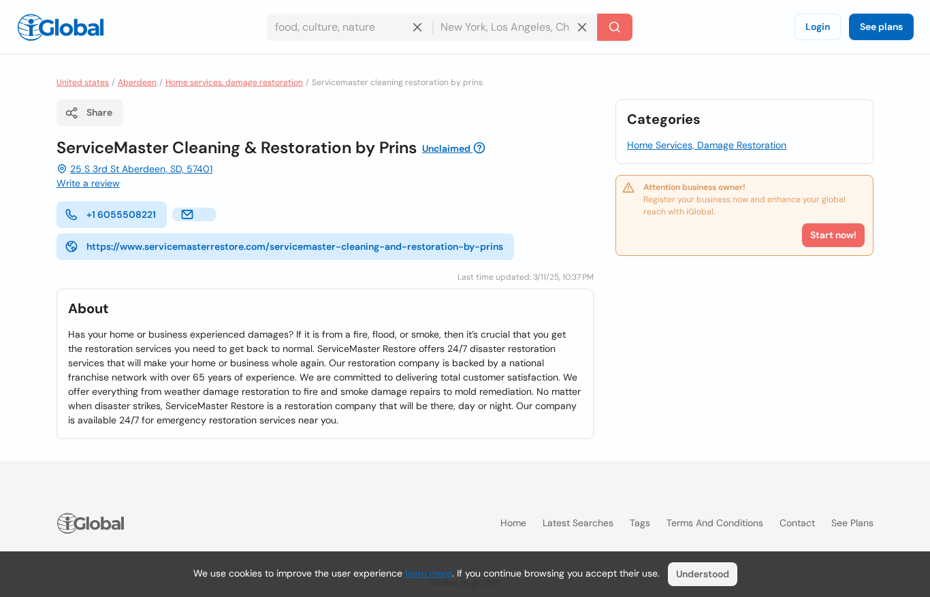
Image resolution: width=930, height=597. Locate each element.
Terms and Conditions (715, 523)
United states (83, 82)
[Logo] (60, 27)
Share (99, 112)
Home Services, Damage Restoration (706, 145)
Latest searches (578, 523)
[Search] (614, 27)
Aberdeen (137, 82)
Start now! (833, 235)
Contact (797, 523)
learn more (428, 573)
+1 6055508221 (121, 214)
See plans (881, 26)
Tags (640, 523)
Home (513, 523)
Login (817, 26)
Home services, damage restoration (234, 82)
